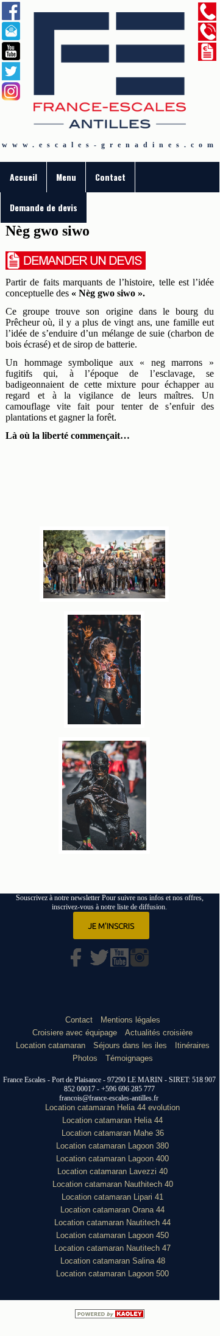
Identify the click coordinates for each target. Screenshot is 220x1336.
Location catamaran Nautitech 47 (112, 1248)
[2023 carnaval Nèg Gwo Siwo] (104, 725)
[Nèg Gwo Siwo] (104, 599)
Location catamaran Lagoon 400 (112, 1158)
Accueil (23, 176)
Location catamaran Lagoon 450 (112, 1235)
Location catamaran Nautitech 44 (112, 1222)
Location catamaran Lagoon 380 (112, 1145)
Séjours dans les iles (130, 1045)
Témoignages (129, 1058)
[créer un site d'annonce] (109, 1315)
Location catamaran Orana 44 (112, 1209)
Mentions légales (130, 1019)
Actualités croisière (159, 1032)
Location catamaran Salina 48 (112, 1260)
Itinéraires (192, 1045)
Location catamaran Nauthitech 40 (112, 1184)
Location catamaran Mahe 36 (113, 1133)
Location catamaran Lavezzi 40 (112, 1171)
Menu (66, 176)
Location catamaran (50, 1045)
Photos (85, 1058)
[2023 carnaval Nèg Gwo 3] (104, 851)
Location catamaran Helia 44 (112, 1120)
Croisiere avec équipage (74, 1032)
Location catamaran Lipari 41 (112, 1196)
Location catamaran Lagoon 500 (112, 1273)
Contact (110, 176)
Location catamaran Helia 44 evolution (112, 1107)
